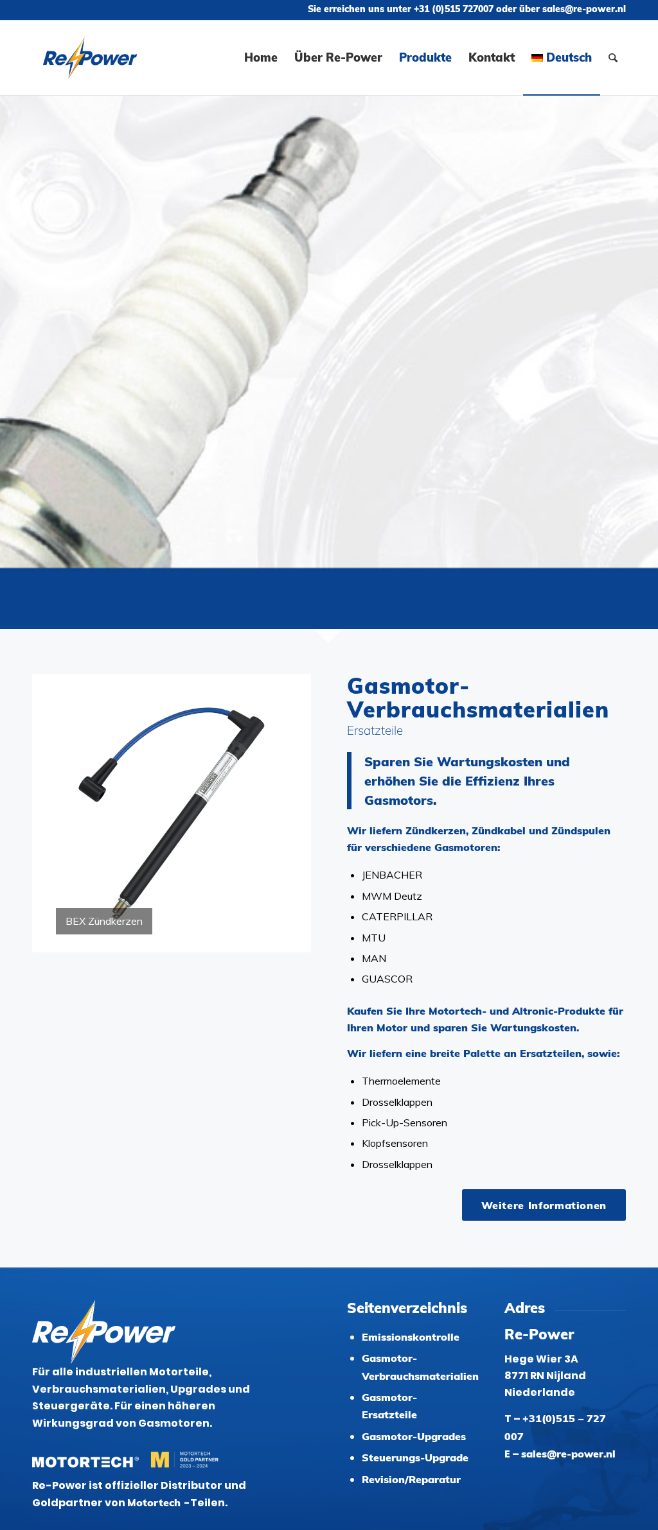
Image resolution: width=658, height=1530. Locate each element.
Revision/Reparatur (411, 1479)
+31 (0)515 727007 (454, 9)
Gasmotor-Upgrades (414, 1436)
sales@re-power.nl (584, 9)
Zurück (61, 813)
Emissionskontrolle (410, 1336)
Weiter (282, 813)
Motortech (155, 1502)
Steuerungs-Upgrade (415, 1457)
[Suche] (613, 58)
